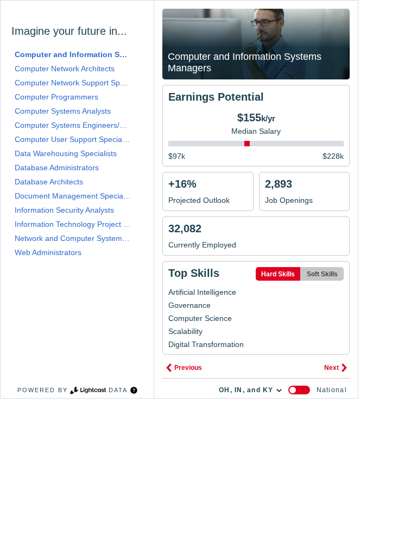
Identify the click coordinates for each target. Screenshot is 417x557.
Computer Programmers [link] (56, 96)
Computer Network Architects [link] (65, 68)
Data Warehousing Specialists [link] (66, 153)
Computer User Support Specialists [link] (73, 139)
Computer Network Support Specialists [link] (73, 82)
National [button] (332, 390)
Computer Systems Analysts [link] (63, 111)
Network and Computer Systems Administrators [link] (73, 238)
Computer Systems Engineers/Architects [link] (73, 125)
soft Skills (322, 274)
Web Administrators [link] (48, 252)
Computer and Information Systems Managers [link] (73, 54)
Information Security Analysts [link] (64, 210)
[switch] (299, 390)
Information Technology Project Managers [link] (73, 224)
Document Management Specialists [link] (73, 195)
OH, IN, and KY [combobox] (246, 390)
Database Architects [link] (49, 181)
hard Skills (278, 274)
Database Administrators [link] (57, 167)
